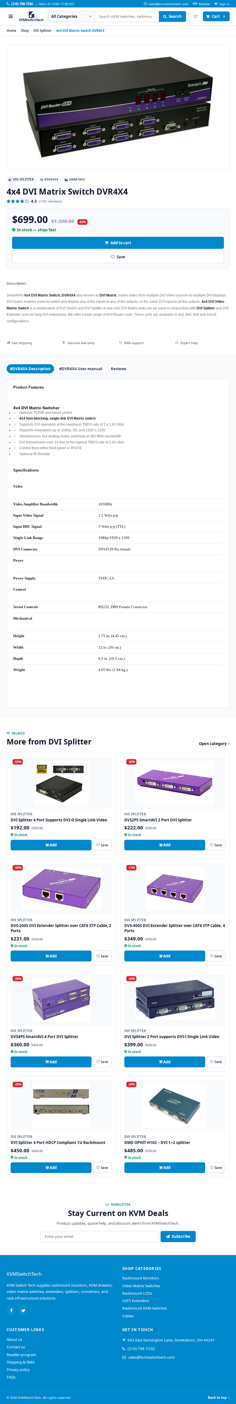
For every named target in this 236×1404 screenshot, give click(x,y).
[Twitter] (23, 1310)
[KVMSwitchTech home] (31, 16)
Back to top (217, 1397)
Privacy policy (18, 1369)
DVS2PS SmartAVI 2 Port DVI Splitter (158, 820)
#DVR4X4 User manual (80, 368)
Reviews (118, 368)
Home (11, 30)
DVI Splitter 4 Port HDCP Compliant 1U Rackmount (58, 1142)
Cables (128, 1315)
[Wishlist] (196, 16)
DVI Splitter (42, 30)
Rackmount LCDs (137, 1293)
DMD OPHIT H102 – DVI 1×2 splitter (157, 1142)
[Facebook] (11, 1310)
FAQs (11, 1377)
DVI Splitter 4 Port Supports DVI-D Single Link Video (59, 820)
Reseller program (21, 1354)
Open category (213, 743)
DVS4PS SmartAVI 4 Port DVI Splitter (44, 1036)
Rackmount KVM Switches (144, 1308)
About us (14, 1339)
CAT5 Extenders (135, 1300)
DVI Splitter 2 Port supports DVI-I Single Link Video (171, 1036)
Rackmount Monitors (140, 1278)
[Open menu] (11, 16)
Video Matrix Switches (141, 1285)
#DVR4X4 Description (30, 368)
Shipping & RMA (21, 1362)
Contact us (16, 1346)
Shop (25, 30)
